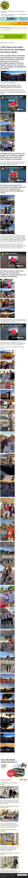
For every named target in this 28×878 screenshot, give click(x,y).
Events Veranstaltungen (23, 27)
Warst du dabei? (4, 28)
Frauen (15, 14)
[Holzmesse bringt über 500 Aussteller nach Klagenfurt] (9, 815)
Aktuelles (10, 11)
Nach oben (2, 754)
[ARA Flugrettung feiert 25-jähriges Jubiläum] (9, 792)
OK (22, 874)
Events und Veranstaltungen (18, 11)
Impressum (11, 15)
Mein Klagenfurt (4, 11)
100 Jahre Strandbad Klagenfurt (8, 344)
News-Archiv (3, 12)
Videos (2, 14)
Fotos (5, 14)
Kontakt (6, 15)
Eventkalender (10, 14)
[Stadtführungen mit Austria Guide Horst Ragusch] (9, 862)
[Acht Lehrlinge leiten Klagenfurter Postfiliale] (9, 839)
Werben (2, 15)
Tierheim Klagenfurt (22, 14)
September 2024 (11, 28)
